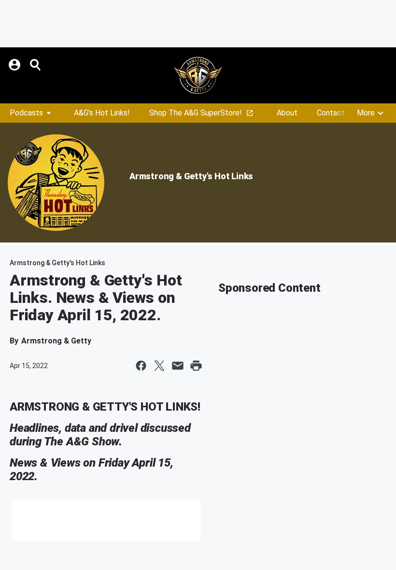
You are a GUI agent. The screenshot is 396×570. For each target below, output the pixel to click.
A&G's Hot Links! (102, 112)
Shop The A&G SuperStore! (195, 112)
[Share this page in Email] (177, 365)
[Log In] (15, 65)
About (287, 112)
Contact (331, 112)
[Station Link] (198, 75)
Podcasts (26, 112)
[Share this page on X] (159, 365)
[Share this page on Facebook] (141, 365)
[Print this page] (196, 365)
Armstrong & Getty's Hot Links (191, 176)
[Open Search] (36, 65)
